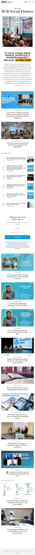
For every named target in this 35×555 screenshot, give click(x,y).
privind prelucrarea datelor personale (17, 245)
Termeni (21, 551)
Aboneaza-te (17, 237)
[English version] (26, 2)
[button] (28, 2)
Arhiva (30, 551)
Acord (16, 551)
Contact (17, 552)
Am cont (17, 228)
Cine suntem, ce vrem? (8, 551)
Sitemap (26, 551)
